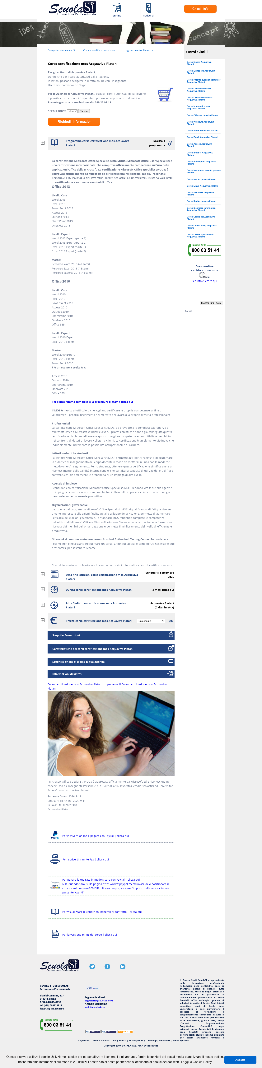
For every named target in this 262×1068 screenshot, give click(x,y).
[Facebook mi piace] (92, 988)
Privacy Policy (137, 1040)
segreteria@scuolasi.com (99, 1000)
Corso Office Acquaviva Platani (202, 115)
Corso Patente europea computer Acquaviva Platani (203, 81)
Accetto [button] (240, 1059)
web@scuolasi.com (95, 1007)
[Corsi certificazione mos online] (117, 16)
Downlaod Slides (101, 1040)
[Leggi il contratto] (55, 915)
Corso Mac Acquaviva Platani (201, 179)
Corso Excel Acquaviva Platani (202, 137)
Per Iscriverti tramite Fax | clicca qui (86, 859)
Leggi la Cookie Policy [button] (196, 1062)
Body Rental (119, 1040)
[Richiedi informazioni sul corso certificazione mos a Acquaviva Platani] (74, 129)
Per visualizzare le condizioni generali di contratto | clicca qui (102, 912)
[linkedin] (122, 968)
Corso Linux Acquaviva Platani (202, 186)
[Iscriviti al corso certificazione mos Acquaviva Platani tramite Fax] (55, 864)
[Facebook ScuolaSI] (107, 968)
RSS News (165, 1040)
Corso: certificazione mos (99, 50)
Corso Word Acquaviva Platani (202, 130)
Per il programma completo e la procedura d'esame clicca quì (92, 402)
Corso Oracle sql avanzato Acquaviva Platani (200, 235)
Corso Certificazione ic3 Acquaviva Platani (199, 89)
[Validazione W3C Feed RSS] (125, 1032)
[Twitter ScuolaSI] (92, 968)
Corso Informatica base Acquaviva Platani (198, 107)
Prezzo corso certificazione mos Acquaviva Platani (99, 621)
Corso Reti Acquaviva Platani (201, 201)
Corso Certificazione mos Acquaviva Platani (200, 98)
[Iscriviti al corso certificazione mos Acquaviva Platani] (165, 100)
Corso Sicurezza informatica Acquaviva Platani (201, 209)
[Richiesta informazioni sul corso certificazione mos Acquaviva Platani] (200, 12)
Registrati (83, 1040)
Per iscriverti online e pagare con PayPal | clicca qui (95, 836)
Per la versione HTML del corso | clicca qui (89, 934)
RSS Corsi (178, 1040)
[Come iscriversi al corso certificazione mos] (148, 16)
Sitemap (152, 1040)
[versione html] (55, 938)
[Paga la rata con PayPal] (55, 890)
